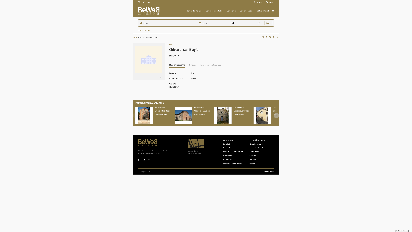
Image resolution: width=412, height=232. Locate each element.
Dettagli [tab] (192, 65)
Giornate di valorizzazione (232, 163)
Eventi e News (228, 148)
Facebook (144, 1)
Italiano (271, 2)
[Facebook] (266, 37)
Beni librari (231, 11)
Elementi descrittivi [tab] (177, 65)
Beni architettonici (194, 11)
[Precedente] (135, 115)
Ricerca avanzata (144, 30)
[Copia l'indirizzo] (277, 37)
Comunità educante (256, 148)
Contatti (252, 163)
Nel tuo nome (254, 152)
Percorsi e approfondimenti (233, 152)
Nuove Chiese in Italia (257, 140)
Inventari (226, 144)
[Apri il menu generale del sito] (273, 11)
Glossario (252, 155)
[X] (270, 37)
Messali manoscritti (256, 144)
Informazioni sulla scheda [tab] (210, 65)
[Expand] (161, 76)
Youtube (148, 1)
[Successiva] (276, 115)
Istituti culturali (263, 11)
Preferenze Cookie (402, 231)
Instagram (139, 1)
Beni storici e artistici (214, 11)
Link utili (252, 159)
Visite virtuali (228, 155)
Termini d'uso (269, 171)
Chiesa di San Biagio (142, 108)
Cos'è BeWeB (228, 140)
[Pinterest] (274, 37)
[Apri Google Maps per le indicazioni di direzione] (196, 143)
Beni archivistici (246, 11)
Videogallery (227, 159)
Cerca (268, 23)
